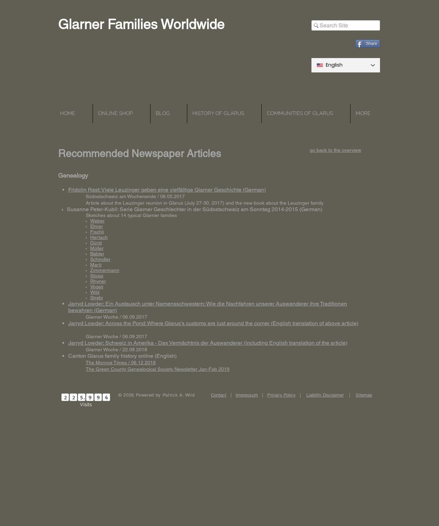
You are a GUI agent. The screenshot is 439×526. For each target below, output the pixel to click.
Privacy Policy (281, 395)
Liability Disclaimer (325, 395)
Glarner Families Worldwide (141, 24)
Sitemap (364, 395)
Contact (218, 395)
